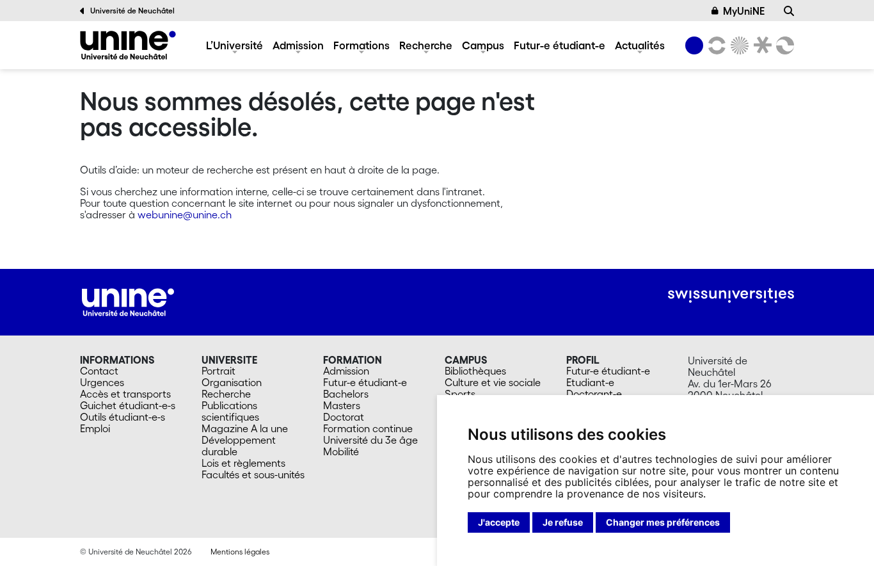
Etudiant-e (590, 382)
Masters (341, 405)
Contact (99, 370)
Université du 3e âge (370, 440)
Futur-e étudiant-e (559, 45)
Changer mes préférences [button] (663, 522)
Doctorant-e (594, 394)
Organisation (232, 382)
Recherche (425, 45)
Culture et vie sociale (493, 382)
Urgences (102, 382)
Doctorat (343, 417)
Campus (483, 45)
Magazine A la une (245, 428)
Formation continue (368, 428)
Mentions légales (240, 551)
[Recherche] (789, 11)
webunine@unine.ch (185, 214)
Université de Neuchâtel (132, 10)
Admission (298, 45)
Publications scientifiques (230, 411)
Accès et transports (125, 394)
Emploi (95, 428)
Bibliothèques (475, 370)
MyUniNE (744, 11)
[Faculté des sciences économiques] (783, 45)
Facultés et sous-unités (253, 474)
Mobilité (341, 451)
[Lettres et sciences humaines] (714, 45)
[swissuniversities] (731, 295)
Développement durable (239, 445)
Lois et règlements (243, 463)
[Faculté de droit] (760, 45)
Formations (361, 45)
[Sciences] (737, 45)
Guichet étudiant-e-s (127, 405)
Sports (460, 394)
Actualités (640, 45)
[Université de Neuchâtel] (128, 45)
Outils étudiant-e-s (122, 417)
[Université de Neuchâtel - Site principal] (128, 301)
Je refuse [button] (563, 522)
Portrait (218, 370)
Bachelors (346, 394)
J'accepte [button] (499, 522)
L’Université (234, 45)
